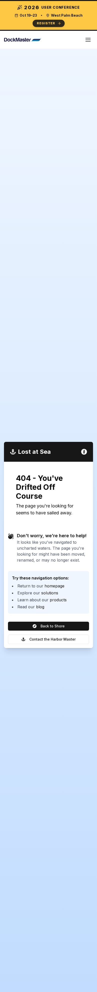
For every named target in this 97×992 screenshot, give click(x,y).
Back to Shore (53, 626)
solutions (49, 592)
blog (40, 606)
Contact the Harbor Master (52, 639)
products (58, 599)
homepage (54, 585)
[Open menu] (88, 40)
